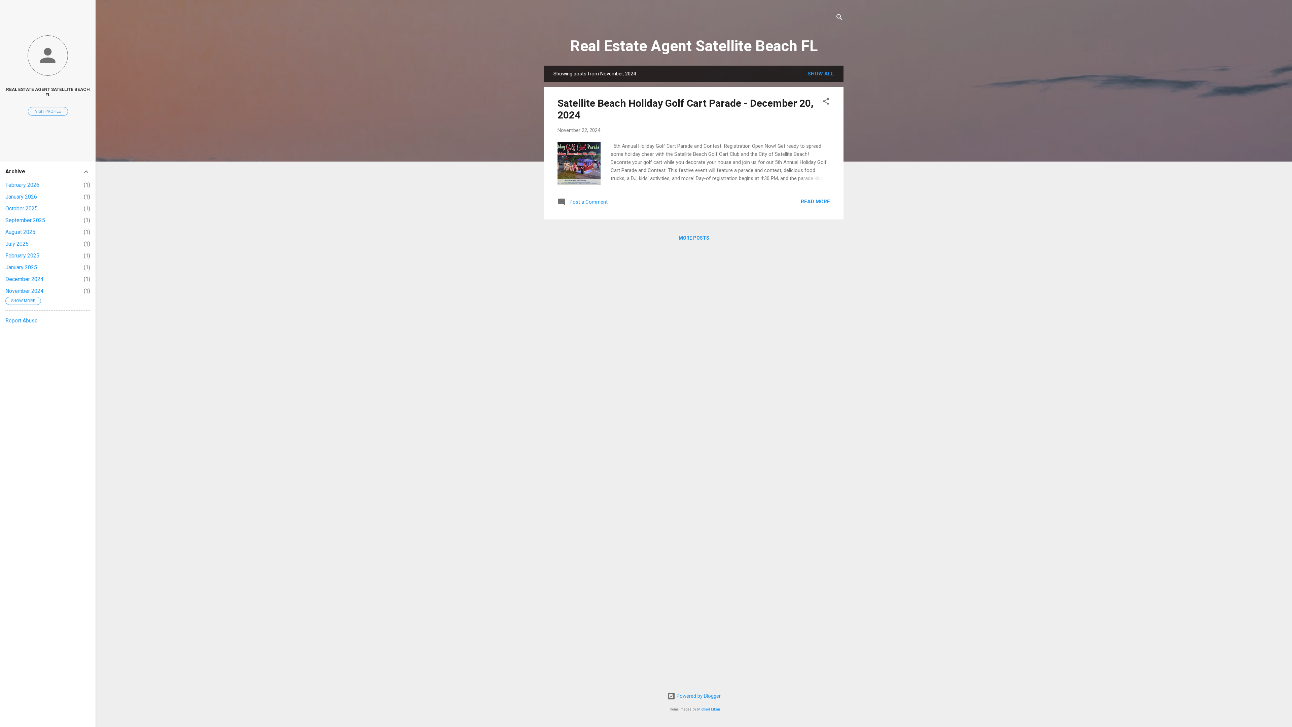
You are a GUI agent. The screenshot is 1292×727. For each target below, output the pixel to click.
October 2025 (21, 208)
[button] (826, 102)
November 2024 (24, 291)
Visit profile (48, 111)
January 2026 (21, 197)
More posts (694, 238)
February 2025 (22, 255)
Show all (821, 74)
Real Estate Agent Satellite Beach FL (694, 46)
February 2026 (22, 185)
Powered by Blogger (698, 696)
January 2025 (21, 267)
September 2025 (25, 220)
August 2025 (20, 232)
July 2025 (17, 244)
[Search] (839, 18)
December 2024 (24, 279)
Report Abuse (21, 320)
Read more (815, 202)
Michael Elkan (708, 709)
